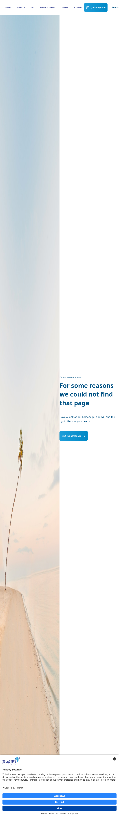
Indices (8, 7)
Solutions (21, 7)
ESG (32, 7)
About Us (78, 7)
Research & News (47, 7)
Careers (64, 7)
